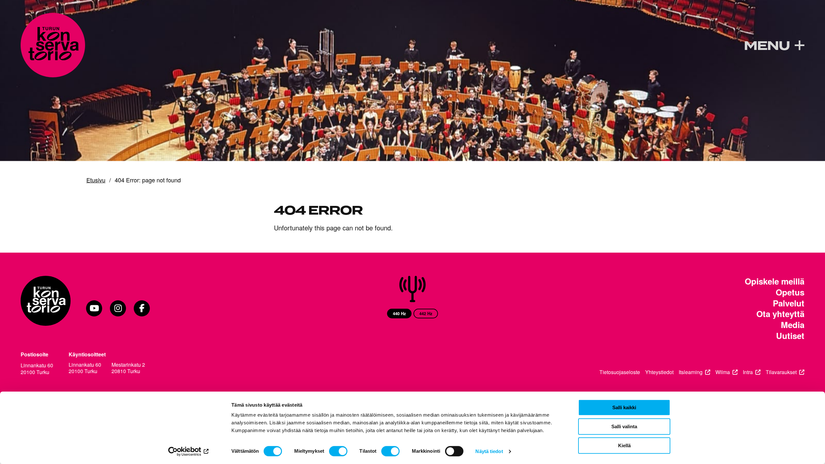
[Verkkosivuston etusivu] (53, 45)
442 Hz (425, 313)
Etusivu (95, 180)
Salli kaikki (624, 407)
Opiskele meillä (774, 281)
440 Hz (399, 313)
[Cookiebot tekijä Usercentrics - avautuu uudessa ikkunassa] (188, 451)
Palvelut (788, 303)
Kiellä (624, 445)
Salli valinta (624, 426)
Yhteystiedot (659, 372)
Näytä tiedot (489, 451)
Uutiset (790, 335)
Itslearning (691, 372)
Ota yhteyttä (780, 313)
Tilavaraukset (781, 372)
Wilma (722, 372)
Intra (748, 372)
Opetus (790, 292)
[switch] (338, 451)
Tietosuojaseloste (619, 372)
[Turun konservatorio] (46, 308)
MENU (767, 46)
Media (792, 324)
